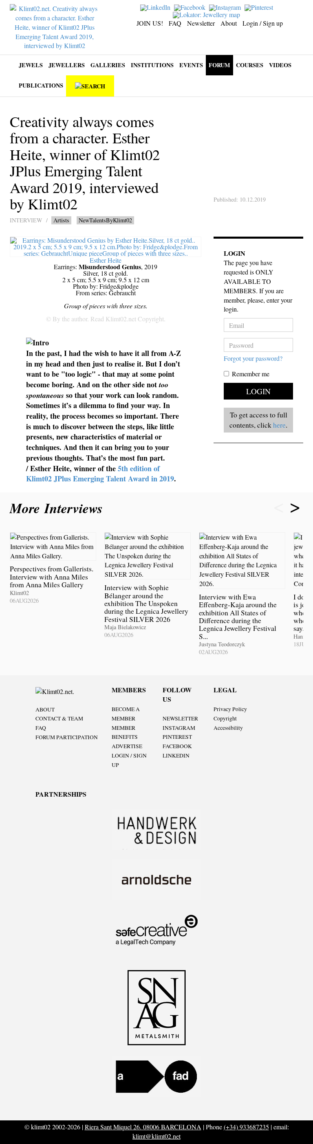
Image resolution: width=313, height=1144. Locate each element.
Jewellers (66, 65)
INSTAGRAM (179, 727)
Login (258, 391)
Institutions (152, 65)
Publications (41, 85)
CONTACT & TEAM (59, 718)
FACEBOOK (177, 746)
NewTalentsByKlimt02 (105, 220)
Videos (280, 65)
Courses (249, 65)
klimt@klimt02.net (156, 1136)
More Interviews (58, 508)
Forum (219, 65)
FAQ (175, 23)
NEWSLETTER (180, 718)
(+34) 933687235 (246, 1126)
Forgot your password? (253, 358)
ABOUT (45, 709)
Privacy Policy (230, 709)
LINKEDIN (176, 755)
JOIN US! (150, 23)
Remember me (250, 373)
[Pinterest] (260, 6)
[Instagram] (226, 6)
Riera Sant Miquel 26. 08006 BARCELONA (143, 1126)
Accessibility (228, 727)
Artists (61, 220)
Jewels (31, 65)
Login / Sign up (262, 23)
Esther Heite (105, 260)
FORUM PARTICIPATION (66, 737)
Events (191, 65)
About (228, 23)
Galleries (107, 65)
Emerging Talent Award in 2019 (123, 478)
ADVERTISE (127, 746)
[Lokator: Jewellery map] (207, 13)
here (279, 425)
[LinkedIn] (156, 6)
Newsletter (201, 23)
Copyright (225, 718)
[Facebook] (190, 6)
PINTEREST (177, 736)
